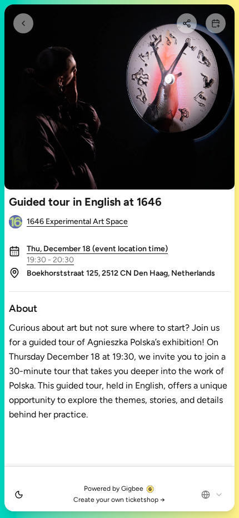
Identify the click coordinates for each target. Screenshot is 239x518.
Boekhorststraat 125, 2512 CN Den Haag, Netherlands (121, 273)
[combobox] (212, 495)
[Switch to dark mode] (19, 495)
